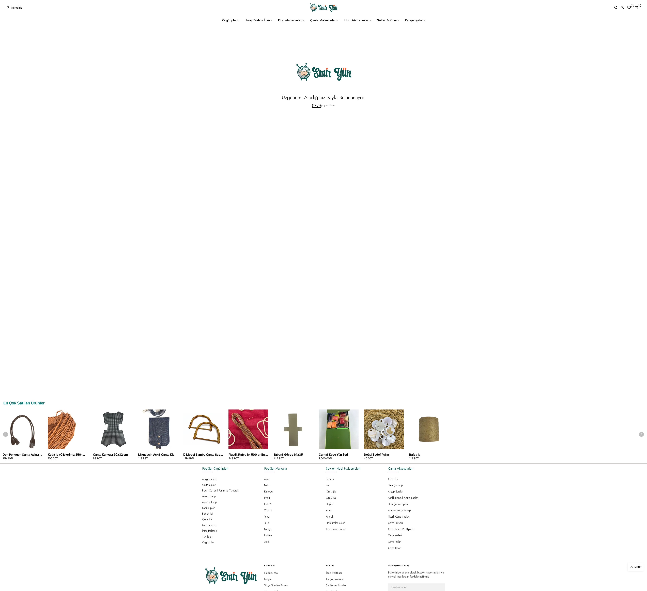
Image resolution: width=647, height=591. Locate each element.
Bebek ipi (207, 514)
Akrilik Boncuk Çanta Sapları (403, 498)
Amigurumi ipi (209, 479)
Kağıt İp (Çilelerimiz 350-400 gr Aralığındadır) (65, 455)
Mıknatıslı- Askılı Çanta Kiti (156, 454)
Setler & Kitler (387, 20)
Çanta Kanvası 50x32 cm (110, 454)
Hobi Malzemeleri (356, 20)
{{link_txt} (316, 105)
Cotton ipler (208, 485)
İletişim (267, 579)
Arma (329, 510)
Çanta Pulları (394, 542)
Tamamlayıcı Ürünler (336, 529)
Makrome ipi (209, 525)
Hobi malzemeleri (335, 523)
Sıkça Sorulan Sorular (276, 585)
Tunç (266, 517)
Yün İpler (207, 537)
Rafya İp (415, 454)
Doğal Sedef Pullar (376, 454)
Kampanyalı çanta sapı (399, 510)
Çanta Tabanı (395, 548)
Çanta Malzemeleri (323, 20)
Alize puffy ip (209, 502)
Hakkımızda (271, 573)
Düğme (330, 504)
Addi (266, 542)
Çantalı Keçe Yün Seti (333, 454)
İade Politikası (334, 573)
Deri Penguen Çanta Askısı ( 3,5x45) (22, 455)
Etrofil (267, 498)
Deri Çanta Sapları (398, 504)
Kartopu (268, 492)
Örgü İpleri (230, 20)
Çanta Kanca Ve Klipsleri (401, 529)
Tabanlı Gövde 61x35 (288, 454)
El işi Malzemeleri (290, 20)
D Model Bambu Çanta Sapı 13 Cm (202, 455)
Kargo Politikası (335, 579)
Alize (267, 479)
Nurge (267, 529)
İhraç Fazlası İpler (257, 20)
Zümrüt (268, 510)
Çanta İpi (207, 519)
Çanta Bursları (395, 523)
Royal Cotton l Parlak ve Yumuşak (220, 491)
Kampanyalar (414, 20)
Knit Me (268, 504)
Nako (267, 485)
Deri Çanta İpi (395, 485)
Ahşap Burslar (395, 492)
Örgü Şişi (331, 492)
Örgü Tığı (331, 498)
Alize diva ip (209, 496)
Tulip (266, 523)
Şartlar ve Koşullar (336, 585)
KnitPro (268, 535)
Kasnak (329, 517)
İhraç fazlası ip (210, 531)
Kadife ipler (208, 508)
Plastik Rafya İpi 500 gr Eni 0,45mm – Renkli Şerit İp (246, 455)
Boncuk (330, 479)
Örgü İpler (208, 542)
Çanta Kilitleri (395, 535)
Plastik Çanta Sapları (398, 517)
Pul (327, 485)
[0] (629, 7)
